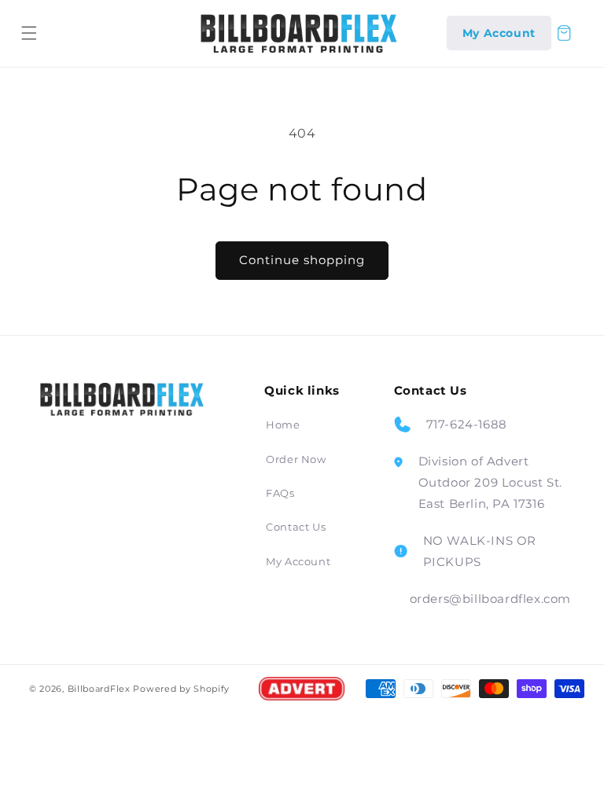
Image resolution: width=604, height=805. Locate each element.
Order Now (296, 459)
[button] (29, 33)
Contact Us (296, 526)
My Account (298, 561)
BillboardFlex (99, 688)
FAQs (280, 493)
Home (283, 424)
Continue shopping (302, 259)
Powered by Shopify (181, 688)
